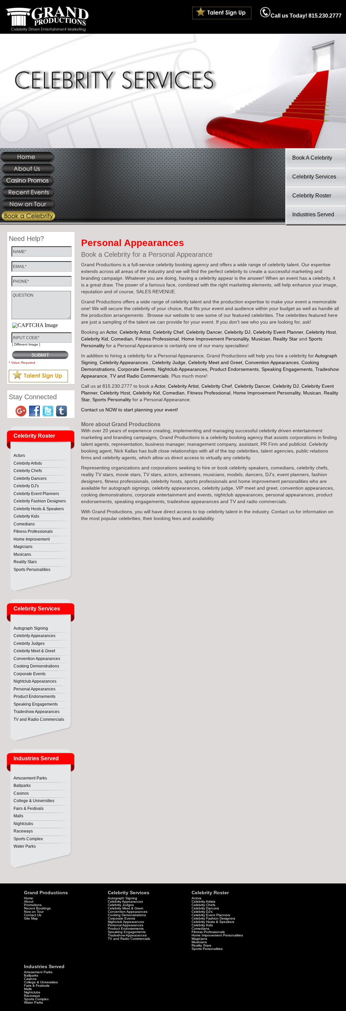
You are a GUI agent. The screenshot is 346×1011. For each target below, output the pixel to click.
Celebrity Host (321, 332)
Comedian (122, 338)
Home (28, 898)
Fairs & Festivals (29, 808)
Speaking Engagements (36, 704)
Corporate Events (30, 674)
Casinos (21, 793)
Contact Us (32, 915)
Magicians (23, 546)
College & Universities (34, 800)
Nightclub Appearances (35, 681)
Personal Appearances (34, 689)
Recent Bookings (37, 908)
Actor (111, 332)
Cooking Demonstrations (36, 666)
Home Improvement (32, 539)
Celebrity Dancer (204, 332)
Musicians (199, 942)
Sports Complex (28, 839)
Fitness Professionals (33, 531)
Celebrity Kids (26, 516)
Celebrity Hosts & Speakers (39, 509)
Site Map (31, 918)
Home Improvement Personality (215, 338)
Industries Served (313, 214)
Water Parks (25, 846)
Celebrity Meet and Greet (215, 362)
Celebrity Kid (94, 338)
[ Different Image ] (26, 344)
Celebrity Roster (311, 195)
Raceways (23, 831)
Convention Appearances (37, 658)
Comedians (24, 524)
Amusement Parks (30, 778)
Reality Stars (25, 561)
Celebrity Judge (169, 362)
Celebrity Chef (168, 332)
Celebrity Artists (28, 463)
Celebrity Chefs (28, 470)
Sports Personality (111, 399)
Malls (18, 816)
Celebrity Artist (135, 332)
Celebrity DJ (237, 332)
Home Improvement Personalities (217, 935)
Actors (19, 455)
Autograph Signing (31, 628)
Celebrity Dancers (30, 478)
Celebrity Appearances (34, 635)
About (28, 901)
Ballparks (22, 785)
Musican (312, 392)
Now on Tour (34, 911)
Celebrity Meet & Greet (34, 651)
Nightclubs (23, 823)
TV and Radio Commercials (39, 719)
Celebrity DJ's (26, 486)
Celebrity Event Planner (278, 332)
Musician (260, 338)
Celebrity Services (314, 177)
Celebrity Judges (29, 643)
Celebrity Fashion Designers (40, 501)
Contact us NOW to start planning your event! (129, 409)
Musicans (22, 554)
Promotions (33, 905)
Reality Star (285, 338)
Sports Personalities (32, 569)
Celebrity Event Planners (36, 493)
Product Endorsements (34, 696)
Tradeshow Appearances (36, 711)
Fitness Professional (157, 338)
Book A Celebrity (312, 158)
